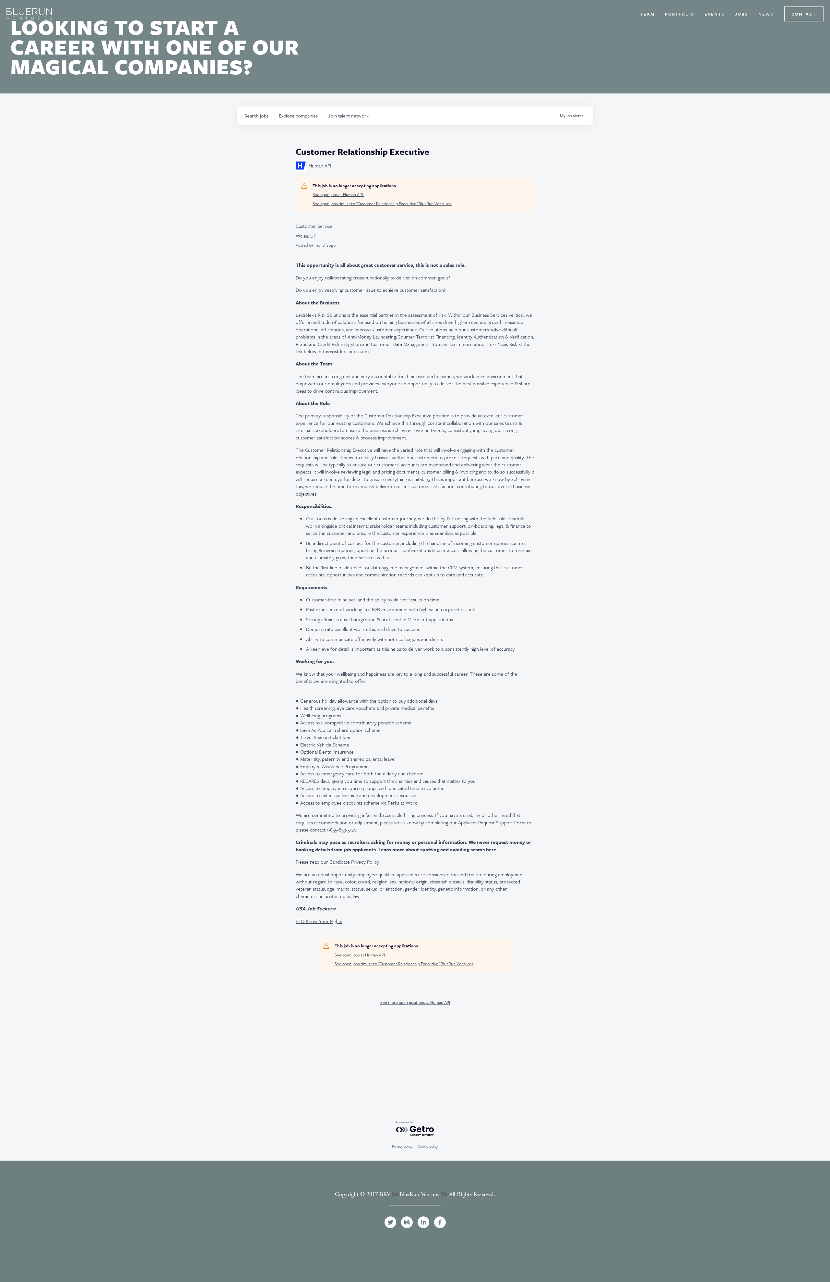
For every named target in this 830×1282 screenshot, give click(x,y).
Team (647, 14)
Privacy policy (402, 1146)
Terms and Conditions (415, 1201)
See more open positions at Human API (415, 1002)
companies (298, 115)
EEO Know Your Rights (319, 921)
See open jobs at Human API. (338, 194)
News (766, 14)
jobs (256, 115)
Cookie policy (428, 1146)
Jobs (741, 14)
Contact (803, 14)
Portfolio (679, 14)
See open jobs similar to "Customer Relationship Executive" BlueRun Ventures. (382, 204)
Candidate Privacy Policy (354, 861)
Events (715, 14)
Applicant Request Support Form (492, 822)
